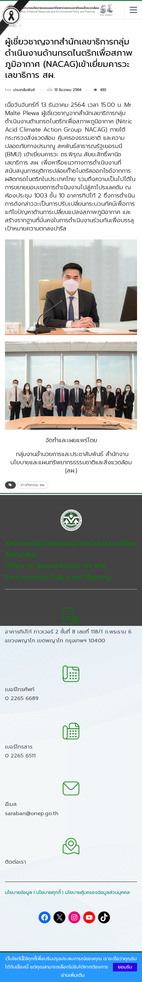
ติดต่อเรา (15, 862)
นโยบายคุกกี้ (48, 892)
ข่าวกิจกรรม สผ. (32, 484)
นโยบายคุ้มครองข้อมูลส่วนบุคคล (97, 892)
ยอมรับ (125, 967)
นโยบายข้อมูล (18, 892)
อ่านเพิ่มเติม (73, 975)
